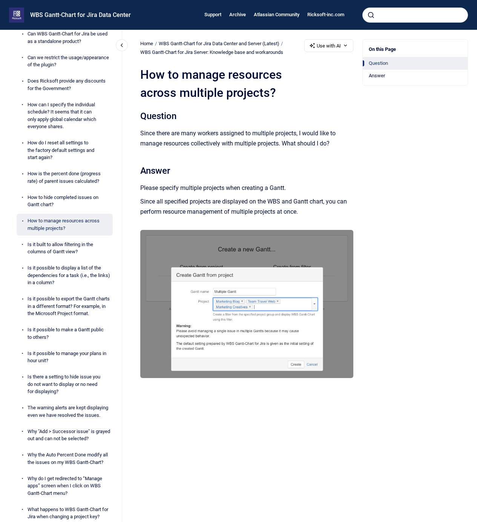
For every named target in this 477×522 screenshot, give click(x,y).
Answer (377, 75)
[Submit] (371, 15)
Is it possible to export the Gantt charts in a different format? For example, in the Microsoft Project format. (69, 306)
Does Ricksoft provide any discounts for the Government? (67, 85)
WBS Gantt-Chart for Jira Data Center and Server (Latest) (219, 43)
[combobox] (415, 15)
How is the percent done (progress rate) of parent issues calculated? (64, 177)
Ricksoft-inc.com (325, 14)
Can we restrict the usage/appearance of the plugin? (68, 61)
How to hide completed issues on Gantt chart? (63, 201)
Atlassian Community (276, 14)
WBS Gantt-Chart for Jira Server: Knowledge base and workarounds (211, 52)
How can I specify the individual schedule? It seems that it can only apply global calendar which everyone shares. (62, 116)
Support (212, 14)
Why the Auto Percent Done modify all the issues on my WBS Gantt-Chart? (68, 458)
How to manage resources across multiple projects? (64, 224)
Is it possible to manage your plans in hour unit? (67, 357)
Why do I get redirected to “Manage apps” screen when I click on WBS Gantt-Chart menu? (65, 486)
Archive (237, 14)
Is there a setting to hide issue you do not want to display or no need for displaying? (64, 384)
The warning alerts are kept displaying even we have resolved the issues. (68, 411)
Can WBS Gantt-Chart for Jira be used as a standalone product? (67, 37)
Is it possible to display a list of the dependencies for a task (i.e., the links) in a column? (69, 275)
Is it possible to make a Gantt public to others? (66, 333)
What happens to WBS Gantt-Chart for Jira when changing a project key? (68, 513)
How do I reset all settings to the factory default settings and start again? (61, 150)
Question (378, 63)
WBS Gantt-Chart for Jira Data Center (80, 14)
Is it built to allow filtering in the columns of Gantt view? (60, 248)
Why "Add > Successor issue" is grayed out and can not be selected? (69, 435)
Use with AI (329, 46)
